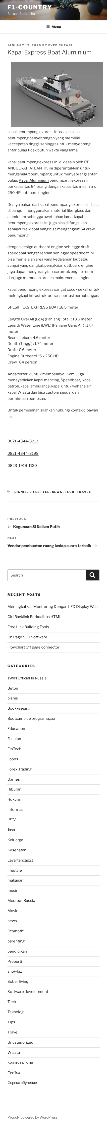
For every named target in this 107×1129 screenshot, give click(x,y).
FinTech (14, 749)
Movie (12, 911)
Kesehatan (16, 850)
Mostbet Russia (21, 900)
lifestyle (40, 492)
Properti (14, 961)
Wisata (13, 1052)
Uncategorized (20, 1042)
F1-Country (29, 7)
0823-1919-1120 (22, 465)
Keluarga (15, 840)
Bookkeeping (19, 708)
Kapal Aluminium (34, 180)
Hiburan (14, 789)
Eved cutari (60, 45)
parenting (16, 941)
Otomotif (15, 931)
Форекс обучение (22, 1083)
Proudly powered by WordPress (32, 1117)
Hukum (13, 799)
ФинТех (13, 1072)
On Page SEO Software (27, 637)
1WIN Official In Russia (27, 678)
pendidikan (17, 951)
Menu (56, 27)
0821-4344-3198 (23, 453)
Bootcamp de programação (31, 718)
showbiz (14, 971)
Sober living (17, 981)
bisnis (20, 492)
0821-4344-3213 (22, 441)
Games (13, 779)
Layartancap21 (20, 860)
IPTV (11, 819)
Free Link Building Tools (28, 627)
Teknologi (16, 1012)
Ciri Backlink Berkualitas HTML (34, 617)
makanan (15, 880)
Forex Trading (19, 769)
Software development (27, 991)
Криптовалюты (20, 1062)
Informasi (15, 809)
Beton (12, 688)
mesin (12, 890)
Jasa (11, 830)
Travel (84, 492)
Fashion (14, 739)
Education (16, 728)
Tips (11, 1022)
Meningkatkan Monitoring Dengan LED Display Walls (53, 606)
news (57, 492)
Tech (70, 492)
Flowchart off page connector (33, 647)
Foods (12, 759)
